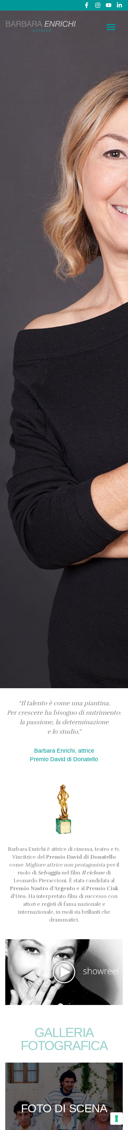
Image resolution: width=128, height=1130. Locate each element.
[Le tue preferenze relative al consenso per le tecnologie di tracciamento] (116, 1118)
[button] (111, 26)
